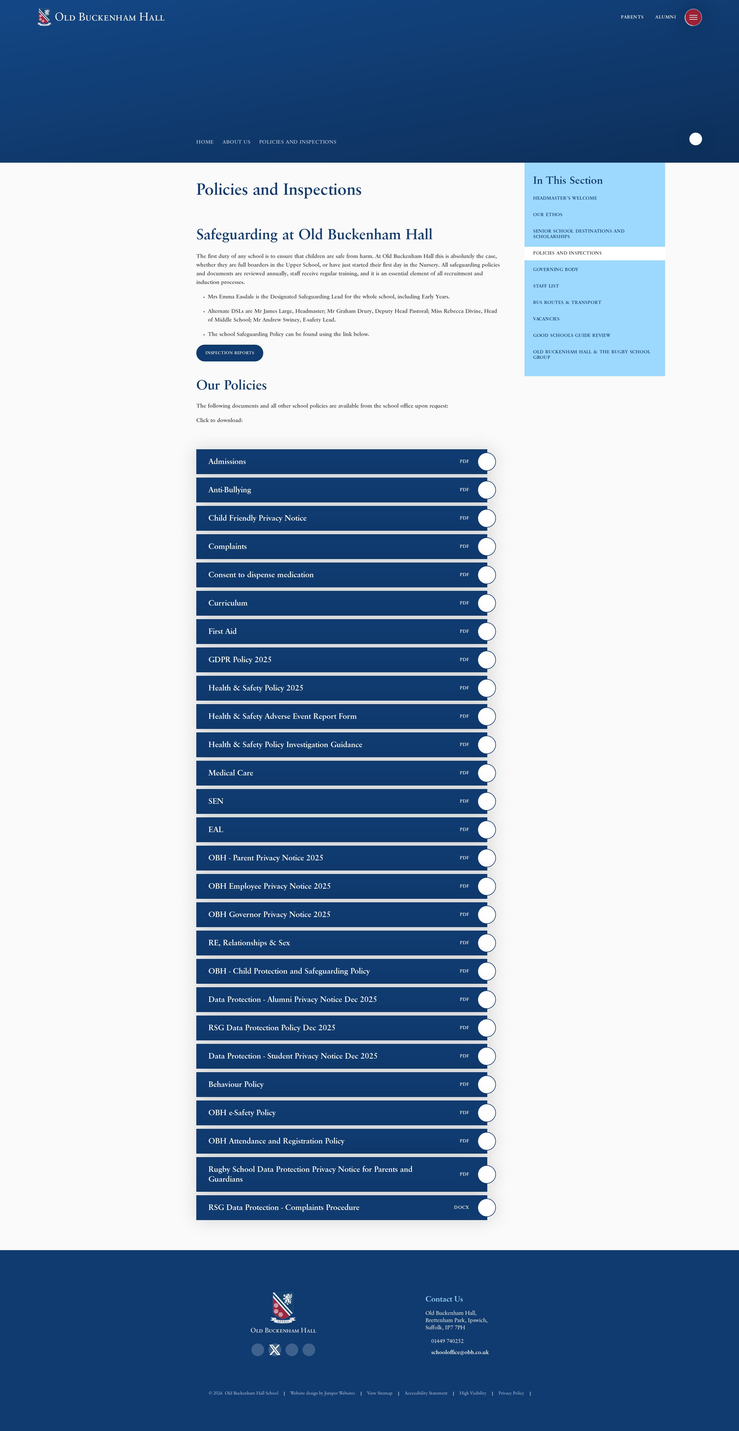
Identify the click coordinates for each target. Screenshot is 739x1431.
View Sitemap (380, 1393)
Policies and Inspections (298, 142)
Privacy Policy (511, 1393)
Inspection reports (230, 353)
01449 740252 (447, 1341)
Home (205, 142)
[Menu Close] (693, 17)
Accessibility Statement (426, 1393)
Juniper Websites (339, 1393)
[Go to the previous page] (695, 139)
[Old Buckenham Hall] (44, 17)
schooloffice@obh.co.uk (460, 1353)
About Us (236, 142)
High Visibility (473, 1393)
